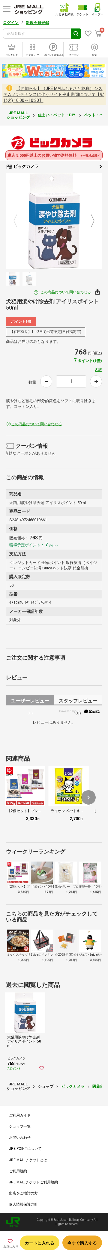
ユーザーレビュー (30, 701)
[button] (88, 797)
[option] (54, 221)
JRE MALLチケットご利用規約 (33, 1182)
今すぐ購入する (82, 1243)
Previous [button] (18, 221)
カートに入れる (39, 1243)
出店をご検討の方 (23, 1193)
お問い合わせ (20, 1137)
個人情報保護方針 (23, 1204)
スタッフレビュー (78, 701)
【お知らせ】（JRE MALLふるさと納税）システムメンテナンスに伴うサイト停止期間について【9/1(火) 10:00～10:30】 (53, 94)
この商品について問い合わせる (65, 292)
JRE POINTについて (25, 1149)
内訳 (98, 370)
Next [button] (89, 221)
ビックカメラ (26, 166)
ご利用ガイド (20, 1115)
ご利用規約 (18, 1171)
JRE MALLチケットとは (28, 1160)
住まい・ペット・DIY (57, 115)
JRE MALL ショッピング (18, 115)
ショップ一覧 (20, 1126)
